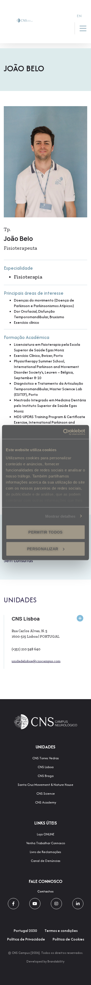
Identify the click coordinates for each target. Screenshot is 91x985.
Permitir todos (45, 532)
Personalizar (42, 548)
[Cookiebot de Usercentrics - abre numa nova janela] (64, 432)
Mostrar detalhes (60, 516)
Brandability (56, 961)
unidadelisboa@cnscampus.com (36, 661)
